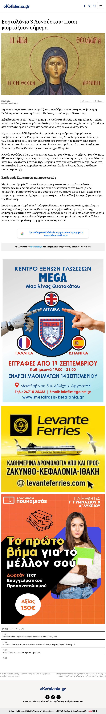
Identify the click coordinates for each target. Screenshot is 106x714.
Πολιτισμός (45, 701)
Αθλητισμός (64, 701)
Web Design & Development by (78, 711)
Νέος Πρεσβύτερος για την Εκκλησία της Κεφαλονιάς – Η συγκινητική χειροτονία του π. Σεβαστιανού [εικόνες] (81, 674)
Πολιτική (35, 701)
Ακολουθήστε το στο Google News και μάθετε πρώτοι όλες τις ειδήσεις (53, 246)
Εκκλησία (54, 701)
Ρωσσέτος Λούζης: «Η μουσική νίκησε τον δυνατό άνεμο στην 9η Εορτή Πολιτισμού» (39, 644)
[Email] (94, 6)
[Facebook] (84, 6)
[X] (89, 6)
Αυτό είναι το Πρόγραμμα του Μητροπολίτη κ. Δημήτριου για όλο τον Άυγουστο (25, 674)
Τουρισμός (78, 701)
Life (72, 701)
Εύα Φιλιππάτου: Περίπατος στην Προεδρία (22, 652)
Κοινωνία (27, 701)
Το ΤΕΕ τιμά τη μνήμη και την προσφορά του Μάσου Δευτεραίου (30, 636)
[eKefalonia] (17, 6)
